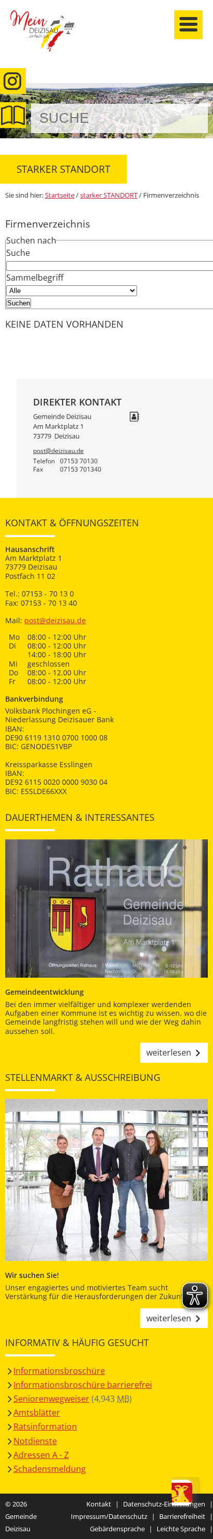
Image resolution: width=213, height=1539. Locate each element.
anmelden (202, 109)
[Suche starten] (188, 118)
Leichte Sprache (181, 1528)
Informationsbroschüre (59, 1370)
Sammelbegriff (35, 277)
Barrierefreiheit (182, 1516)
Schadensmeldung (49, 1469)
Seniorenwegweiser (51, 1398)
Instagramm (13, 81)
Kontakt (98, 1504)
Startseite (49, 37)
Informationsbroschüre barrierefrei (82, 1384)
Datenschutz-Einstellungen (164, 1504)
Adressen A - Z (41, 1455)
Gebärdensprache (117, 1528)
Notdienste (35, 1441)
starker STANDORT (109, 195)
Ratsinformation (45, 1426)
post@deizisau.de (58, 450)
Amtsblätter (36, 1412)
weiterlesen (168, 1052)
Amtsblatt (13, 115)
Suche (18, 252)
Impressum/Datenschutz (109, 1516)
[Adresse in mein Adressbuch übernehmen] (134, 417)
